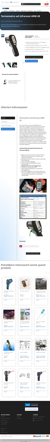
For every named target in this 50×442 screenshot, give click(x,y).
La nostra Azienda (31, 409)
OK (29, 441)
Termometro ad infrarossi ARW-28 (13, 21)
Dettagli (3, 118)
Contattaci (3, 416)
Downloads (4, 121)
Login (47, 1)
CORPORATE (39, 10)
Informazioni (25, 441)
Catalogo (18, 10)
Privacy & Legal (4, 420)
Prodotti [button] (5, 10)
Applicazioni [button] (11, 10)
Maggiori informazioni (8, 296)
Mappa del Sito (4, 428)
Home (2, 21)
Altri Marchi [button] (30, 10)
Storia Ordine (19, 418)
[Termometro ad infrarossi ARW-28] (12, 45)
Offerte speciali (24, 10)
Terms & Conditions (4, 422)
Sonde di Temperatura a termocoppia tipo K (14, 81)
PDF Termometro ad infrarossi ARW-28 (30, 246)
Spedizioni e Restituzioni (5, 418)
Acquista (15, 83)
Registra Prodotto (4, 432)
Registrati (44, 3)
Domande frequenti (6, 125)
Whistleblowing (4, 424)
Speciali (2, 430)
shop (35, 10)
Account (18, 416)
